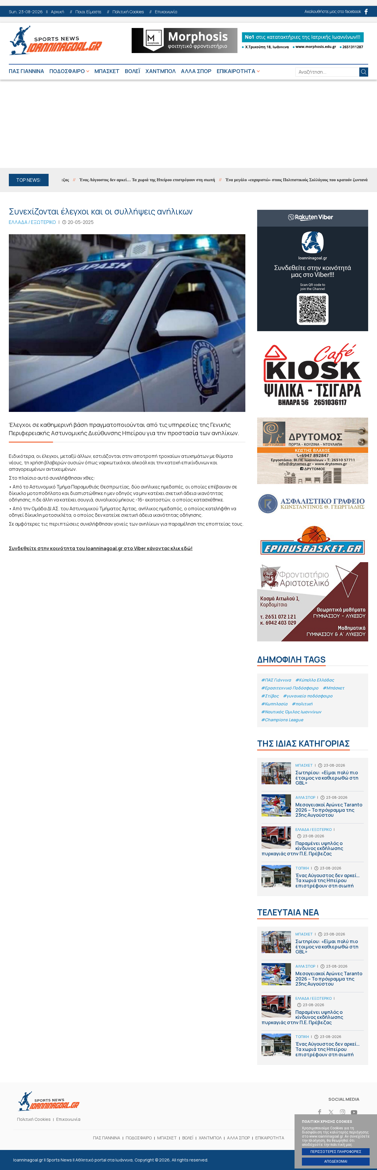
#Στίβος (270, 696)
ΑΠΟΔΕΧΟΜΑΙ (335, 1161)
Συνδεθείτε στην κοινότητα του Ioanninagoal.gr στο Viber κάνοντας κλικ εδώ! (101, 548)
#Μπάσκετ (333, 688)
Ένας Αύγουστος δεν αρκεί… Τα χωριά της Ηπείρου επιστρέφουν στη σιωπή (128, 180)
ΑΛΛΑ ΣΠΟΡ (196, 71)
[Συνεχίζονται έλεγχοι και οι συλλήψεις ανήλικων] (127, 323)
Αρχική (57, 11)
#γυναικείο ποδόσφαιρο (308, 696)
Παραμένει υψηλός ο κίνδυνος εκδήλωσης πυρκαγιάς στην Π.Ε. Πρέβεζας (313, 844)
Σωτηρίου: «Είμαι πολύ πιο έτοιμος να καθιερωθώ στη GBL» (313, 776)
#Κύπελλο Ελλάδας (314, 680)
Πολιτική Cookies (128, 11)
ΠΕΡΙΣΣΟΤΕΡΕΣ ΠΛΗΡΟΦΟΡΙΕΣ (335, 1152)
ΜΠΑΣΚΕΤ (107, 71)
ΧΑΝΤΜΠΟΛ (160, 71)
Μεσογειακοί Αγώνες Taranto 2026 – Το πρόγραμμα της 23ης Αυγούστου (313, 808)
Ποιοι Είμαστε (88, 11)
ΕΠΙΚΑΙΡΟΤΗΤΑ (236, 71)
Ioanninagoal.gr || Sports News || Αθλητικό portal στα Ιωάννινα (55, 40)
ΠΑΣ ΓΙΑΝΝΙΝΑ (26, 71)
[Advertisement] (188, 123)
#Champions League (282, 719)
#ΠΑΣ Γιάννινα (276, 680)
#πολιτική (302, 704)
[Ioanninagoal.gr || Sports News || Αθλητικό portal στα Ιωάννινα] (49, 1109)
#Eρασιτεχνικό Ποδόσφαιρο (289, 688)
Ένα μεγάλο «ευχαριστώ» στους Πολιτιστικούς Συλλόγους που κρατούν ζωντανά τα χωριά (286, 180)
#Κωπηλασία (274, 704)
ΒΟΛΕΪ (132, 71)
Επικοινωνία (166, 11)
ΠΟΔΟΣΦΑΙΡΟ (67, 71)
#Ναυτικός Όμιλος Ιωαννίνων (291, 711)
